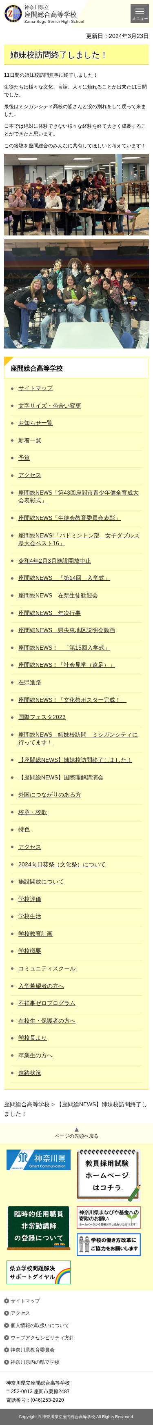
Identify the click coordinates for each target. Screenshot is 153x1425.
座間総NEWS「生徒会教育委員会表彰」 (69, 518)
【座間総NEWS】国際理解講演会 (61, 777)
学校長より (32, 1037)
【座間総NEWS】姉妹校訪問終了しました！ (75, 760)
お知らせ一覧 (35, 423)
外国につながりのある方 (49, 794)
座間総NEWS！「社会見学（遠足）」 (66, 664)
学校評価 (29, 899)
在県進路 (29, 682)
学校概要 (29, 951)
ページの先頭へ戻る (77, 1136)
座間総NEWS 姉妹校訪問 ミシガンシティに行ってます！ (78, 738)
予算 (24, 458)
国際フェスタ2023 (42, 717)
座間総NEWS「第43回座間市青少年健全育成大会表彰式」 (78, 496)
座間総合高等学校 (37, 368)
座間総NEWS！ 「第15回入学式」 (64, 647)
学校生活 (29, 916)
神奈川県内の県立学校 (35, 1362)
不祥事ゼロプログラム (46, 1003)
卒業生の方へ (35, 1055)
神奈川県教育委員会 (33, 1350)
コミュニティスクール (46, 968)
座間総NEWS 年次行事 (49, 613)
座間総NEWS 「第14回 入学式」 (64, 578)
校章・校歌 (32, 812)
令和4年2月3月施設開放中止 (54, 560)
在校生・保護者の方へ (46, 1020)
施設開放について (41, 881)
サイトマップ (35, 388)
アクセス (29, 475)
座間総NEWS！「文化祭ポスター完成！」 (72, 700)
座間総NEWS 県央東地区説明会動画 (66, 630)
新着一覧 (29, 440)
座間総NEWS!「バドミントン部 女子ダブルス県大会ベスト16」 (79, 539)
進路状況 (29, 1073)
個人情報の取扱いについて (40, 1325)
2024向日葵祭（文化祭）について (62, 864)
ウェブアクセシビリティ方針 (42, 1338)
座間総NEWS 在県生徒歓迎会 (58, 595)
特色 (24, 829)
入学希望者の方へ (41, 986)
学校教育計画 (35, 933)
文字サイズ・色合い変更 (49, 405)
